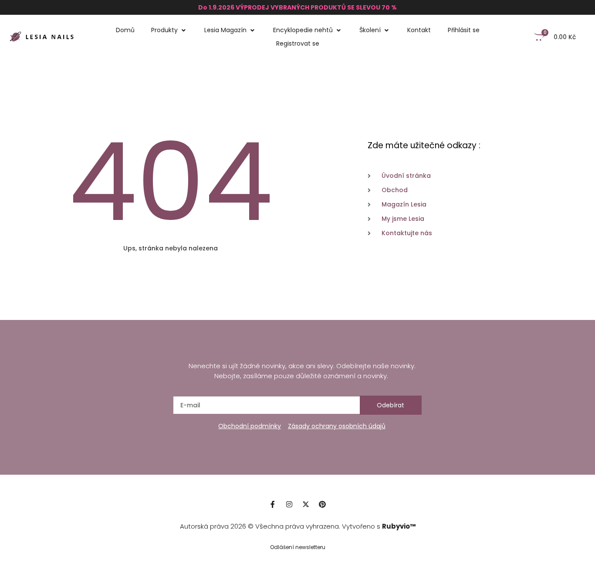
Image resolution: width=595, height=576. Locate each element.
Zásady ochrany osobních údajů (336, 426)
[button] (169, 30)
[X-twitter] (305, 504)
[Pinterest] (322, 504)
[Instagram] (289, 504)
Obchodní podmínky (249, 426)
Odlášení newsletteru (297, 547)
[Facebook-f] (272, 504)
